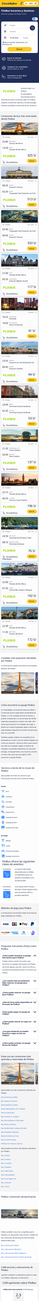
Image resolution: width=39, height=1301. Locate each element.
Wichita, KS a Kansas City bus (11, 1144)
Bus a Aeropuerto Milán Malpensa (13, 1253)
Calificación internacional (12, 1289)
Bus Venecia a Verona (9, 1101)
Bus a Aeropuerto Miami (10, 1245)
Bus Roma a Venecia (8, 1124)
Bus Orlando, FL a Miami (10, 1117)
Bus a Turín (5, 1186)
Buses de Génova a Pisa (9, 1136)
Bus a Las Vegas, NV (8, 1179)
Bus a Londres (6, 1163)
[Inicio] (9, 3)
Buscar (31, 161)
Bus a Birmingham (8, 1175)
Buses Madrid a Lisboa (9, 1105)
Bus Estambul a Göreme (10, 1132)
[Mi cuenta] (21, 3)
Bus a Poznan (6, 1183)
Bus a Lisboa (5, 1159)
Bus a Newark (6, 1167)
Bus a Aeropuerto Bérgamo (11, 1249)
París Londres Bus (7, 1113)
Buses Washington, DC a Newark (13, 1109)
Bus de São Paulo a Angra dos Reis (14, 1128)
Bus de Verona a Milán (9, 1097)
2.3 (18, 1294)
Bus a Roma (5, 1155)
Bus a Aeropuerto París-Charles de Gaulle (16, 1257)
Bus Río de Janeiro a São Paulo (12, 1120)
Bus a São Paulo (7, 1171)
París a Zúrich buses (8, 1140)
